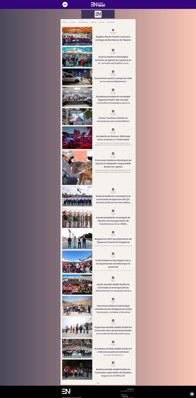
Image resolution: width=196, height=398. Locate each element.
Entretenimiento (83, 22)
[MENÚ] (65, 4)
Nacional (101, 22)
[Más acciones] (132, 30)
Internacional (110, 22)
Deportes (73, 22)
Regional (93, 22)
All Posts (64, 22)
